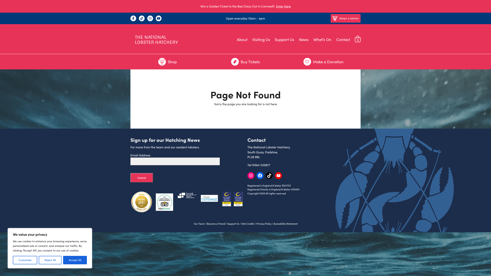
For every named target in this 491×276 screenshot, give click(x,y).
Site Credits (248, 224)
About (242, 39)
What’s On (322, 39)
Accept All (75, 260)
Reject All (50, 260)
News (304, 39)
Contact (343, 39)
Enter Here (283, 6)
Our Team (199, 224)
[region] (50, 248)
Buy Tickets (250, 61)
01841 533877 (261, 165)
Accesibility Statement (285, 224)
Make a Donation (328, 61)
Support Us (284, 39)
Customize (25, 260)
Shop (172, 61)
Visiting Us (261, 39)
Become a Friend (216, 224)
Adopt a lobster (349, 18)
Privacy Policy (263, 224)
